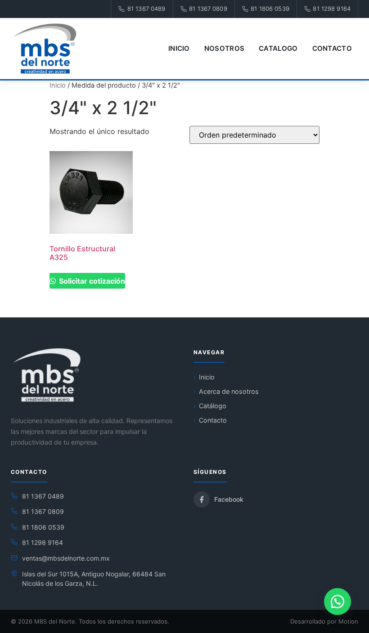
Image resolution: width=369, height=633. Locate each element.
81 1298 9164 (332, 8)
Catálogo (212, 406)
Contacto (332, 48)
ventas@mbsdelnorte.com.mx (66, 558)
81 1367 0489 (146, 8)
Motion (348, 621)
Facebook (228, 499)
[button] (337, 601)
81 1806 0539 (270, 8)
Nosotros (224, 48)
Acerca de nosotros (229, 391)
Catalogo (278, 48)
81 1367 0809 (208, 8)
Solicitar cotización (91, 280)
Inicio (179, 48)
